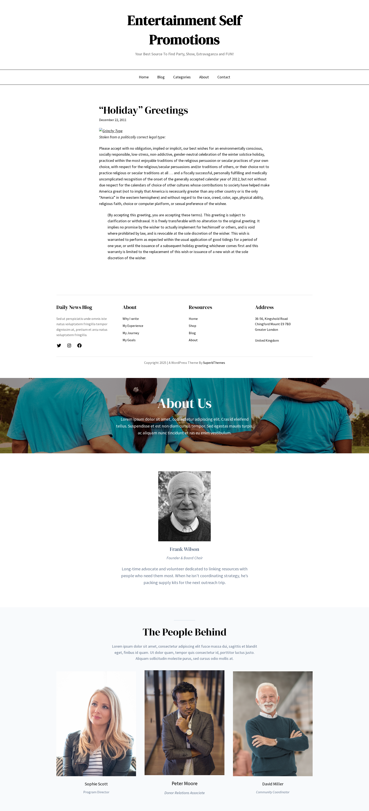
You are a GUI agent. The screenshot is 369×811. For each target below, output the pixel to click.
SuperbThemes (214, 362)
